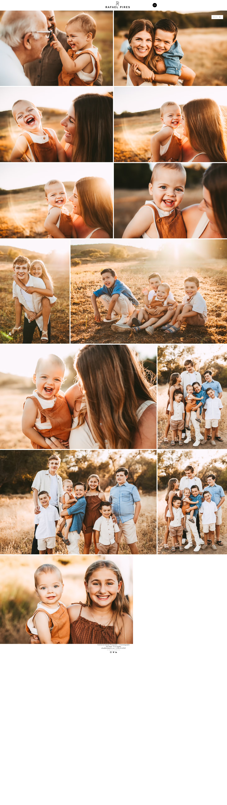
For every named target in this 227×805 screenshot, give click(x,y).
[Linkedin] (116, 652)
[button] (155, 5)
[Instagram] (111, 652)
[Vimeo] (113, 652)
